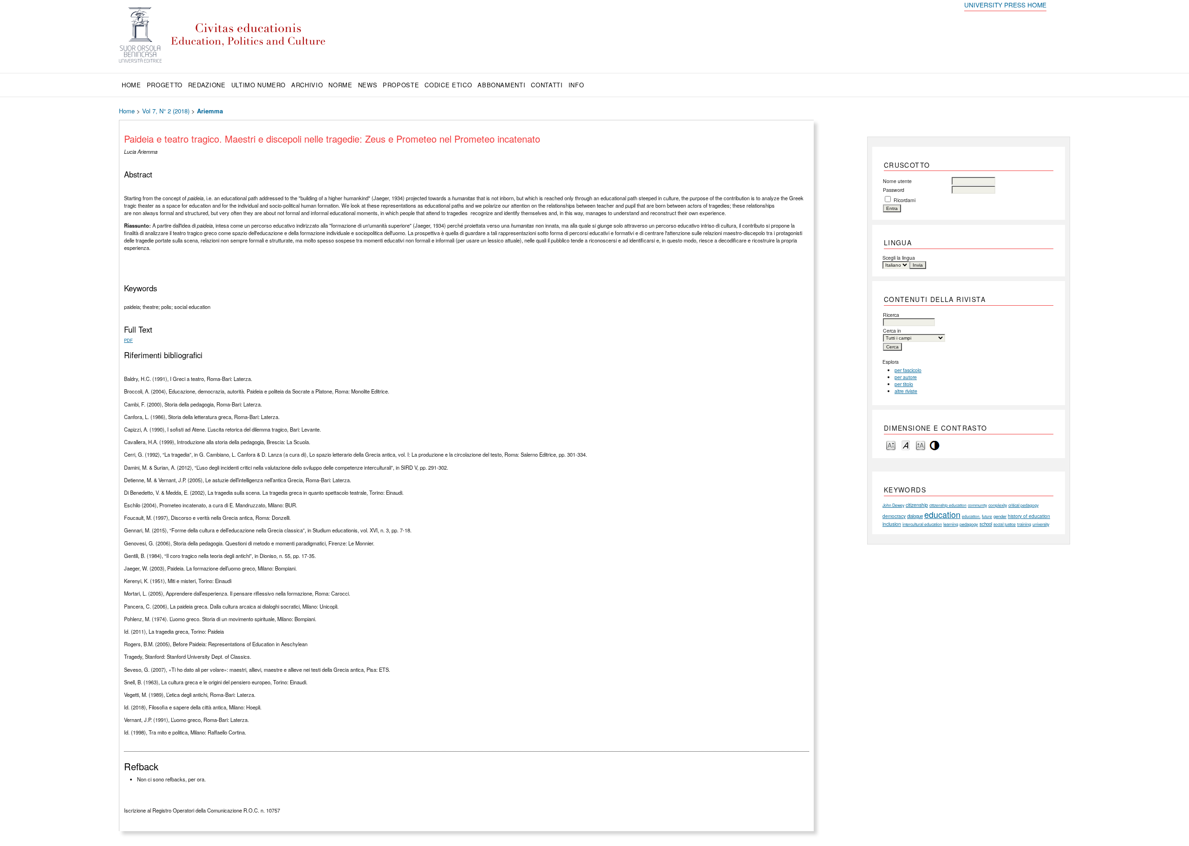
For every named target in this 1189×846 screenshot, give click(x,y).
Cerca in (892, 330)
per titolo (904, 383)
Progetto (165, 84)
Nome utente (897, 180)
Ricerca (891, 314)
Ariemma (210, 110)
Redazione (207, 84)
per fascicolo (908, 370)
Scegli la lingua (898, 257)
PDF (128, 340)
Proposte (401, 84)
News (368, 84)
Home (131, 84)
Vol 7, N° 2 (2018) (165, 110)
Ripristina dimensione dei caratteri (905, 444)
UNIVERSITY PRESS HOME (1005, 4)
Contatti (546, 84)
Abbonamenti (501, 84)
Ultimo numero (258, 84)
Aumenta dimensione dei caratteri (920, 444)
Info (576, 84)
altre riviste (906, 390)
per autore (906, 377)
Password (893, 189)
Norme (340, 84)
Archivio (307, 84)
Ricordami (904, 200)
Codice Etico (448, 84)
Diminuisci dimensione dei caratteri (890, 444)
